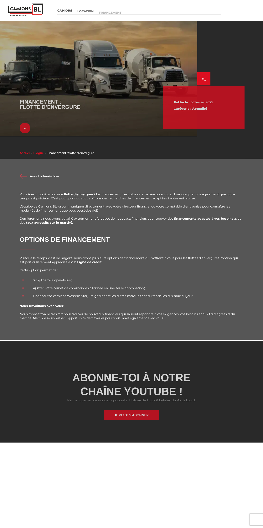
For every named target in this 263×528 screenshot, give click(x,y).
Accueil (25, 153)
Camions (64, 10)
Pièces (121, 474)
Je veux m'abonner (131, 416)
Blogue (214, 10)
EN (230, 10)
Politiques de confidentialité (85, 519)
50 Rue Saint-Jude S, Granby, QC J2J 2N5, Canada (44, 491)
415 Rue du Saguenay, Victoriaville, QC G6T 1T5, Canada (106, 491)
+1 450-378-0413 (33, 499)
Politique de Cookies (115, 519)
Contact (250, 10)
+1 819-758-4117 (90, 499)
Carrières (194, 10)
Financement (110, 10)
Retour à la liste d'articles (44, 177)
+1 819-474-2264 (156, 499)
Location (85, 10)
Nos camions (126, 455)
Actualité (199, 109)
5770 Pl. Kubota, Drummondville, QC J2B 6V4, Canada (175, 491)
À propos (171, 10)
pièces (152, 10)
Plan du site (165, 469)
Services (134, 10)
